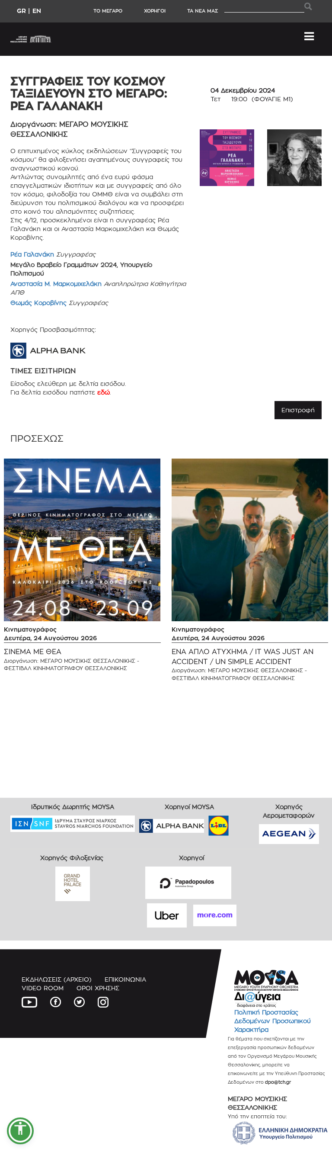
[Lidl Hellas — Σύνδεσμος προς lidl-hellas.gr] (206, 823)
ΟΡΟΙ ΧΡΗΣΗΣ (98, 988)
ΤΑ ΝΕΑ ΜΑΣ (202, 10)
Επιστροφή (298, 410)
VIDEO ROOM (43, 988)
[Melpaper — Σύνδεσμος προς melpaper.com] (244, 823)
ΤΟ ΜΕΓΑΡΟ (107, 10)
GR (21, 10)
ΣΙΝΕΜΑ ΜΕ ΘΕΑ (32, 651)
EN (36, 10)
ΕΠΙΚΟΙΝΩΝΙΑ (125, 979)
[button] (20, 1131)
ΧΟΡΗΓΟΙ (155, 10)
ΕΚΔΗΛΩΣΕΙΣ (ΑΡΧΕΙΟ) (57, 979)
